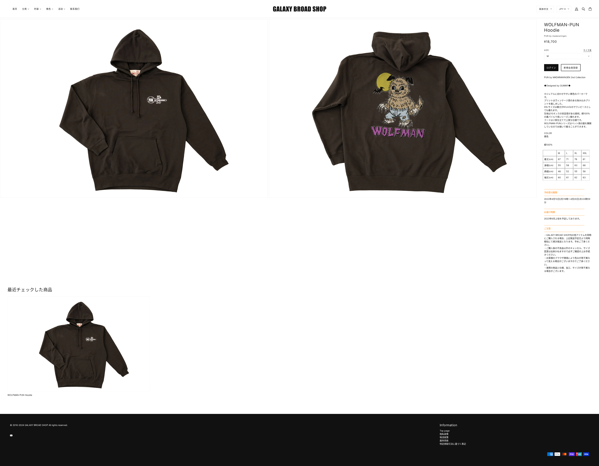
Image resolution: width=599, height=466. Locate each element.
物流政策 (444, 437)
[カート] (590, 9)
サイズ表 (587, 50)
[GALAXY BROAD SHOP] (299, 8)
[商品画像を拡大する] (134, 108)
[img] (11, 435)
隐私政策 (444, 434)
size (546, 50)
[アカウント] (576, 8)
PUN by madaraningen (555, 36)
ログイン (551, 67)
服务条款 (444, 440)
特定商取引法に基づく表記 (453, 443)
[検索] (583, 8)
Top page (445, 430)
